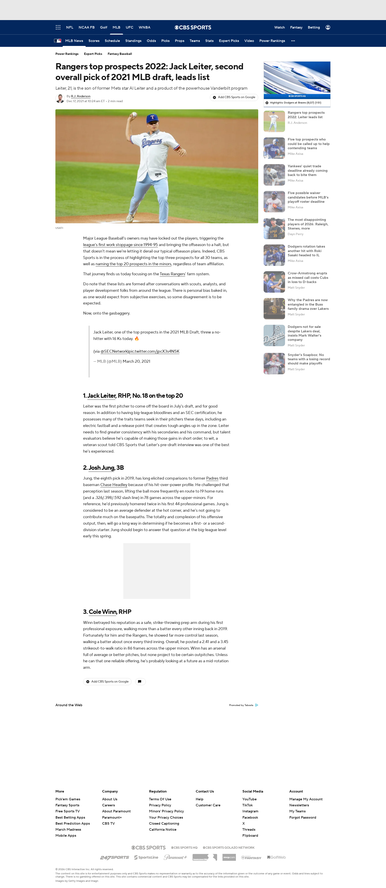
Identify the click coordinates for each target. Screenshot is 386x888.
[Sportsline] (146, 857)
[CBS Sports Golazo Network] (229, 847)
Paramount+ (112, 817)
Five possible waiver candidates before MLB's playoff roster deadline (308, 197)
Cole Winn (102, 612)
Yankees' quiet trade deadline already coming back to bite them (308, 170)
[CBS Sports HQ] (184, 847)
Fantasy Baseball (120, 54)
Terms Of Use (160, 799)
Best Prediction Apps (72, 823)
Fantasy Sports (67, 805)
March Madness (68, 829)
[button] (293, 41)
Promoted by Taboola (241, 705)
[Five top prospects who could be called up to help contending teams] (274, 148)
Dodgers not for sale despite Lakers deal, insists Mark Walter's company (304, 333)
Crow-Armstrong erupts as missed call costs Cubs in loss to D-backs (308, 277)
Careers (108, 805)
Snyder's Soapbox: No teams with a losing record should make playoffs (309, 359)
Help (199, 799)
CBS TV (108, 823)
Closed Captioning (164, 819)
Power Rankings (67, 54)
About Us (109, 799)
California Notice (162, 825)
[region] (297, 80)
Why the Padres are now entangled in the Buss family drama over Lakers (308, 304)
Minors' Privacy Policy (166, 811)
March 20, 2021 (136, 361)
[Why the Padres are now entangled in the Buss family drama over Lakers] (274, 308)
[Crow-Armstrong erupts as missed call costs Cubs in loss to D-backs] (274, 282)
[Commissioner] (205, 855)
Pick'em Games (67, 799)
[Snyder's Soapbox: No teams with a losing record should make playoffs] (274, 363)
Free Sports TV (67, 811)
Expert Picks (93, 54)
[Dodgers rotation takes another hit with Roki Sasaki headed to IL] (274, 255)
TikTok (247, 805)
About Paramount (116, 811)
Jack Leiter (101, 396)
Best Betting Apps (70, 817)
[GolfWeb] (276, 857)
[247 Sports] (114, 856)
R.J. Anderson (80, 96)
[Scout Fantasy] (251, 857)
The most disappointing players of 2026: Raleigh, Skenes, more (308, 223)
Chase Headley (113, 484)
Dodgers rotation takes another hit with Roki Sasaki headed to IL (306, 250)
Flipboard (250, 835)
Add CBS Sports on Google (236, 97)
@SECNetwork (114, 351)
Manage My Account (306, 799)
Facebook (250, 817)
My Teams (297, 811)
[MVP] (229, 855)
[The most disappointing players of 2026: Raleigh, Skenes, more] (274, 228)
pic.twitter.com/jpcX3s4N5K (154, 351)
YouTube (249, 799)
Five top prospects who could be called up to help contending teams (309, 143)
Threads (248, 829)
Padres (212, 478)
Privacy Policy (160, 805)
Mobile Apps (65, 835)
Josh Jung (101, 468)
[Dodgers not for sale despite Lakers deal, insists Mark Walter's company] (274, 335)
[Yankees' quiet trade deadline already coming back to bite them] (274, 175)
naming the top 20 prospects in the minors (133, 264)
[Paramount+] (175, 856)
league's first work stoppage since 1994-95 (120, 244)
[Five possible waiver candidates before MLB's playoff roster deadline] (274, 201)
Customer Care (208, 805)
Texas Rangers (172, 274)
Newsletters (299, 805)
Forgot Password (302, 817)
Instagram (250, 811)
